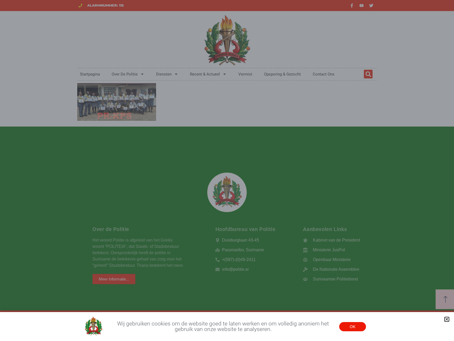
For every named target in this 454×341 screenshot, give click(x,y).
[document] (227, 170)
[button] (447, 319)
